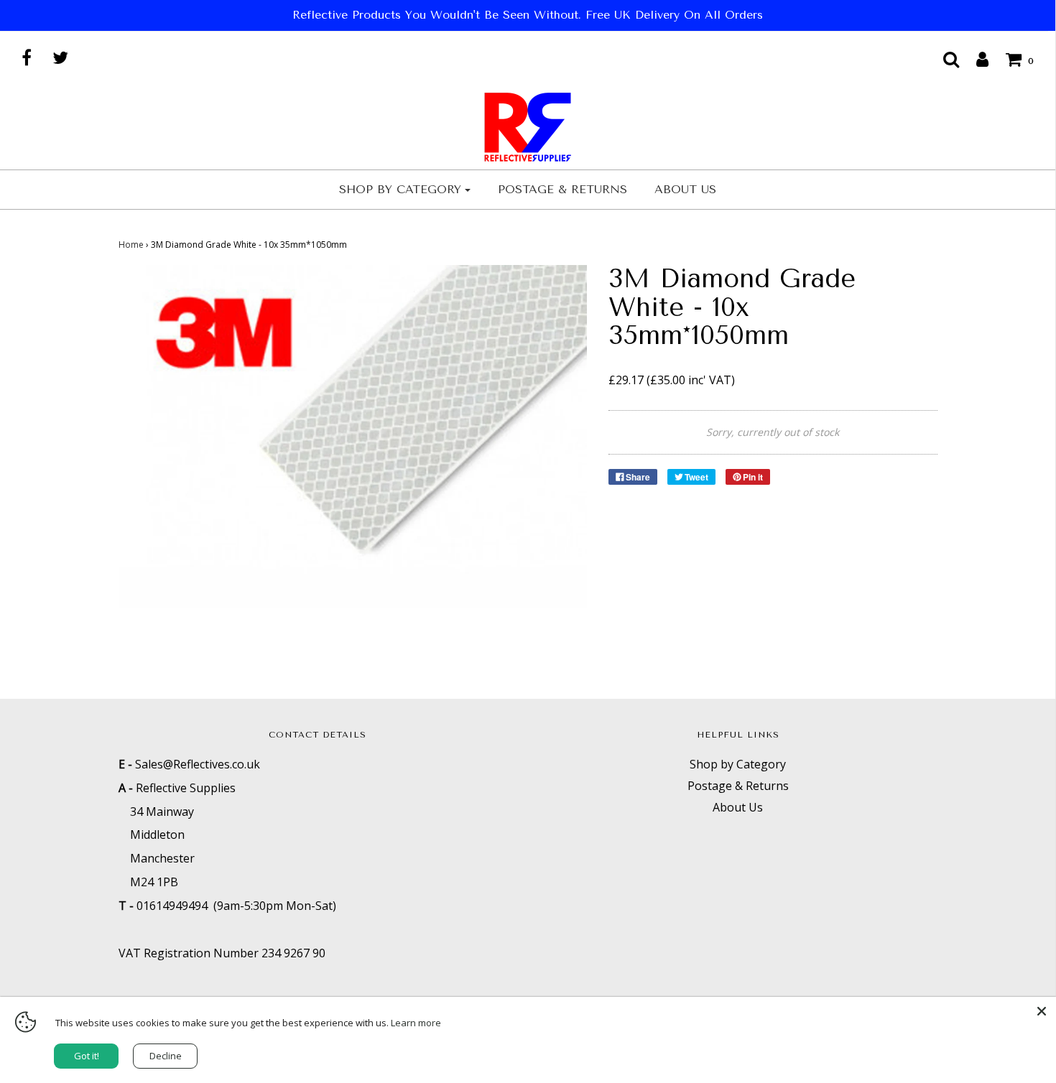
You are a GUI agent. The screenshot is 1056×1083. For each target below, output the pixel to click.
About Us (685, 189)
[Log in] (975, 59)
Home (131, 244)
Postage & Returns (562, 189)
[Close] (1041, 1011)
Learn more (416, 1022)
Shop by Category (738, 764)
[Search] (944, 59)
